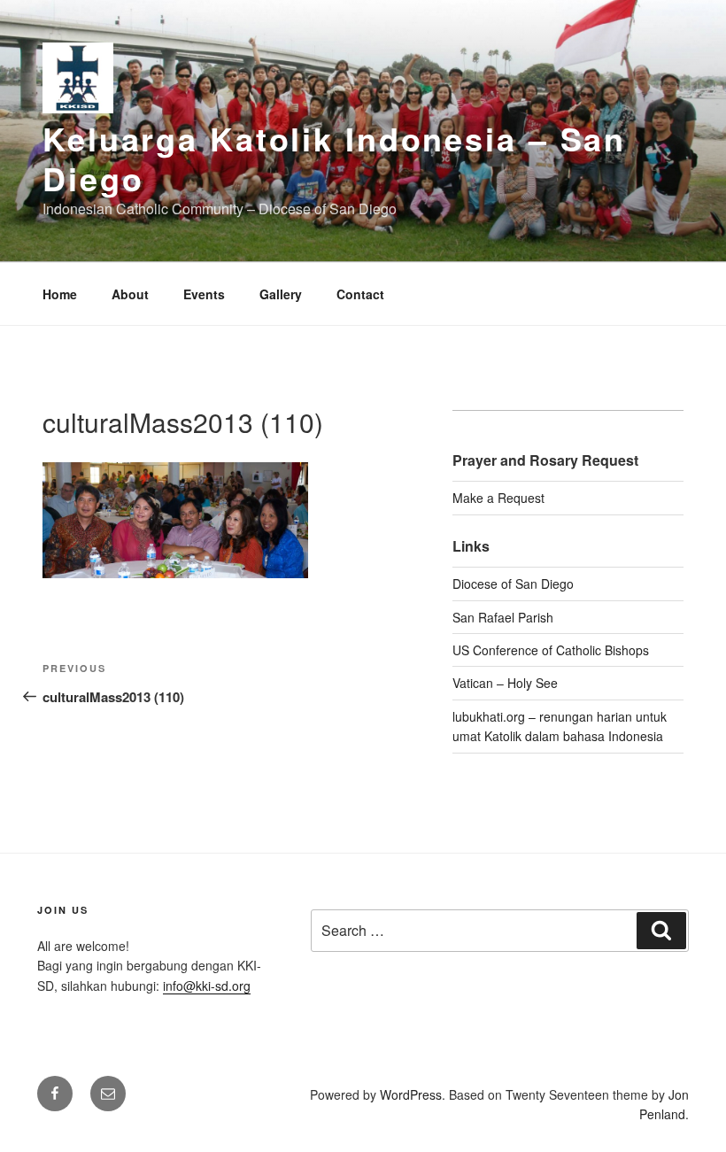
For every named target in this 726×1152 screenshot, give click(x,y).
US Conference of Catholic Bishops (550, 650)
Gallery (280, 294)
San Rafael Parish (502, 617)
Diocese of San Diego (513, 583)
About (130, 294)
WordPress (411, 1094)
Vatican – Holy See (505, 683)
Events (204, 294)
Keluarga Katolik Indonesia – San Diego (334, 158)
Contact (360, 294)
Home (59, 294)
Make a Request (498, 497)
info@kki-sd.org (207, 985)
